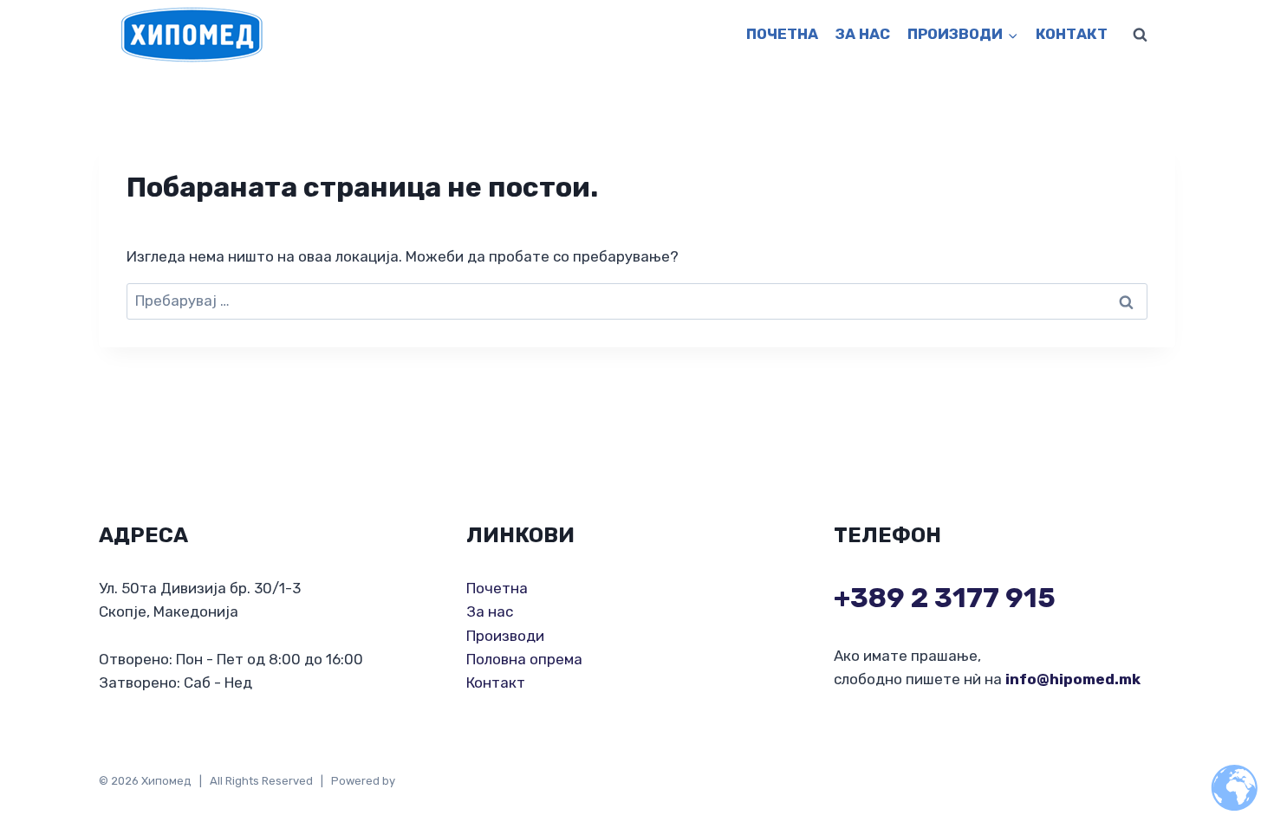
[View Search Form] (1139, 34)
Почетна (782, 33)
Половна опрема (524, 659)
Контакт (1072, 33)
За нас (862, 33)
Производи (505, 635)
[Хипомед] (191, 34)
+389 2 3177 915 (945, 597)
